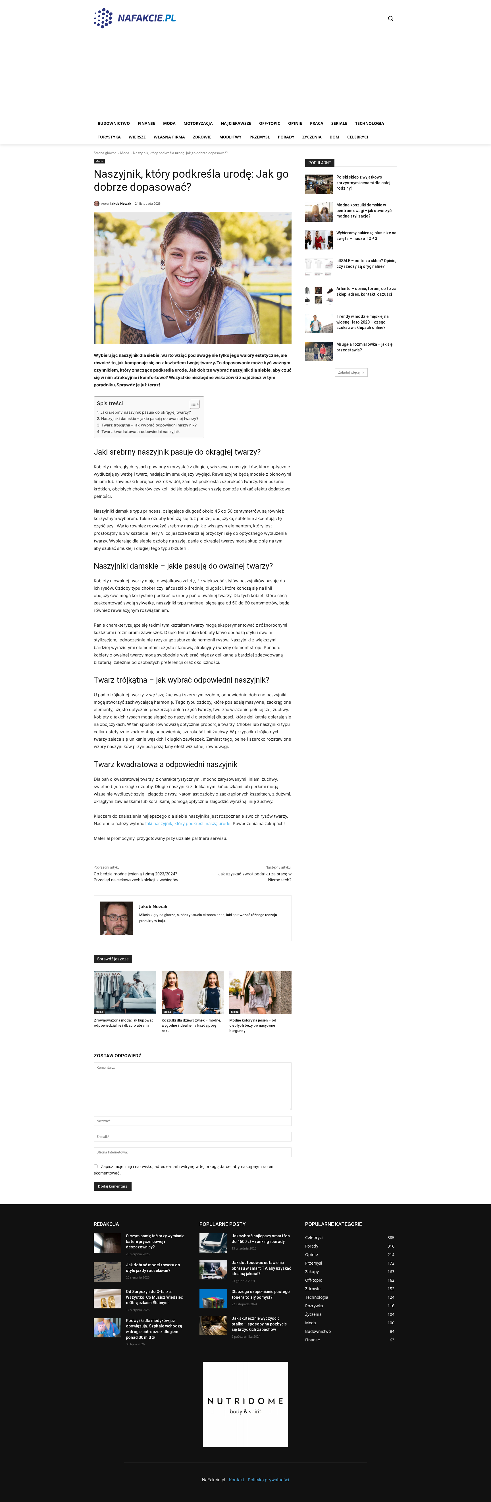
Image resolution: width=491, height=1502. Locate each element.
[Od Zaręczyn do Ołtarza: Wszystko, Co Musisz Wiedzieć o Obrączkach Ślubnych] (107, 1298)
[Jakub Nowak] (97, 203)
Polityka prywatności (268, 1479)
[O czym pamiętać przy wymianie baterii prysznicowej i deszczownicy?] (107, 1243)
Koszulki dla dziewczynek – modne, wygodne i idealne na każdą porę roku (191, 1025)
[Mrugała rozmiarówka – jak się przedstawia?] (319, 351)
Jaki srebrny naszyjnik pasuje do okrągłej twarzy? (145, 412)
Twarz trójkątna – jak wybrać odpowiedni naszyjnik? (149, 425)
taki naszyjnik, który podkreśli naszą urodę (187, 823)
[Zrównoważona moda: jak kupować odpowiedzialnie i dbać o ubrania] (125, 992)
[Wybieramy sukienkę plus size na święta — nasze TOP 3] (319, 240)
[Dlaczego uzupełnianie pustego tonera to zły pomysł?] (213, 1298)
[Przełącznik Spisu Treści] (192, 404)
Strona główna (105, 152)
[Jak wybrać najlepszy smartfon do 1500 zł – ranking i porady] (213, 1243)
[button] (390, 18)
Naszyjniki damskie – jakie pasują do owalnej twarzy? (149, 418)
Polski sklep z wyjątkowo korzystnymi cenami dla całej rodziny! (363, 182)
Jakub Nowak (120, 203)
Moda (124, 152)
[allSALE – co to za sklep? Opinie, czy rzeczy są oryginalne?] (319, 267)
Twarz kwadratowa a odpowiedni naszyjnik (140, 431)
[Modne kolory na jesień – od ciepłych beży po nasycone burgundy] (260, 992)
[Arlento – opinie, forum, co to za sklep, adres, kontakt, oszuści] (319, 295)
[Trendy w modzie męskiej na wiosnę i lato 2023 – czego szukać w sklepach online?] (319, 323)
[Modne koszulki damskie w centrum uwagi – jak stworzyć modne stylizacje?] (319, 212)
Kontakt (236, 1479)
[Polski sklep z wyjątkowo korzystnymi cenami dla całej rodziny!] (319, 184)
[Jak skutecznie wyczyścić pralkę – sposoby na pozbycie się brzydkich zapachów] (213, 1325)
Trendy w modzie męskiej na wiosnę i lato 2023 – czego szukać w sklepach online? (362, 322)
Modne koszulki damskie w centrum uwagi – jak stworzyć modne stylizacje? (364, 210)
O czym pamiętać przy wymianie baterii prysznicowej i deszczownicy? (155, 1241)
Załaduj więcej (349, 372)
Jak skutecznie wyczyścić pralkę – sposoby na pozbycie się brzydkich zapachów (259, 1324)
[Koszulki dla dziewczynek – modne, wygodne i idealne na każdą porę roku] (193, 992)
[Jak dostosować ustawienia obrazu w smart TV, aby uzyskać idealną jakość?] (213, 1269)
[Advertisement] (245, 74)
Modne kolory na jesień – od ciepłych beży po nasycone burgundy (252, 1025)
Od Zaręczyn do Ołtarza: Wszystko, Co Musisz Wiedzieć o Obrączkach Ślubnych (154, 1297)
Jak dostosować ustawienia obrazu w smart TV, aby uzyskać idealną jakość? (261, 1268)
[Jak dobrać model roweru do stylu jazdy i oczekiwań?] (107, 1272)
